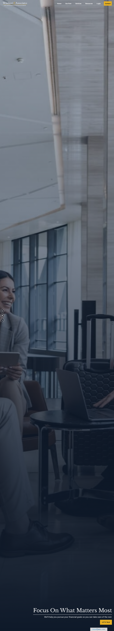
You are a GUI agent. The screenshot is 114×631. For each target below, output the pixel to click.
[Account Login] (2, 315)
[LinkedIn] (2, 311)
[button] (59, 3)
